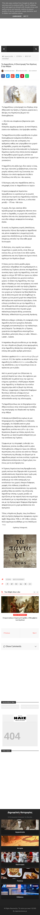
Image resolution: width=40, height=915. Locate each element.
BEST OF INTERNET (18, 579)
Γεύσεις (20, 881)
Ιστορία (20, 848)
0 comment (33, 70)
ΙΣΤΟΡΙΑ (19, 56)
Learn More (17, 16)
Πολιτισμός (20, 865)
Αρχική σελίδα (9, 56)
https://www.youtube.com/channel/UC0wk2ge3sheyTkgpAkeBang (10, 707)
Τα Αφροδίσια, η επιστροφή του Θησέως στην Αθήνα (19, 65)
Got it (25, 16)
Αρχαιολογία (20, 832)
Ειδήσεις (20, 897)
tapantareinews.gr (21, 911)
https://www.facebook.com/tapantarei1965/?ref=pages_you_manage (29, 707)
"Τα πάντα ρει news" (24, 908)
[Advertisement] (20, 32)
